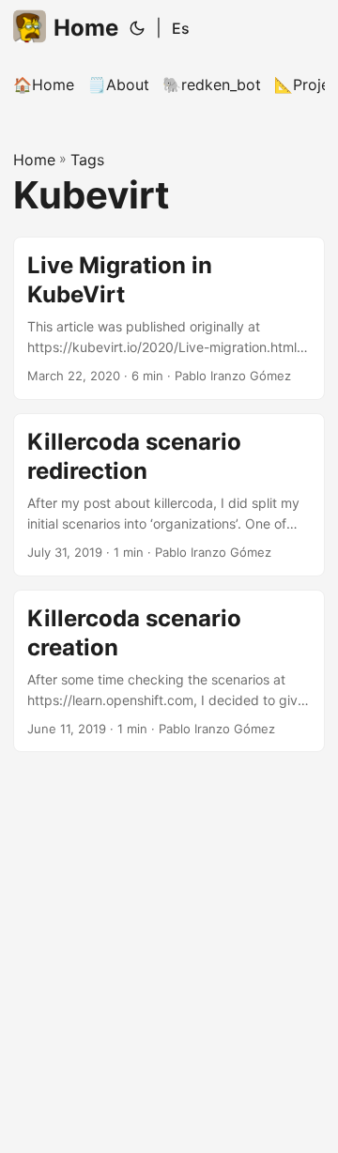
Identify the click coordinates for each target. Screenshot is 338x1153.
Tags (87, 159)
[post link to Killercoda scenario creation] (169, 671)
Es (181, 28)
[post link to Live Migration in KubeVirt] (169, 318)
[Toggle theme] (137, 28)
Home (86, 27)
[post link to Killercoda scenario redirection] (169, 495)
